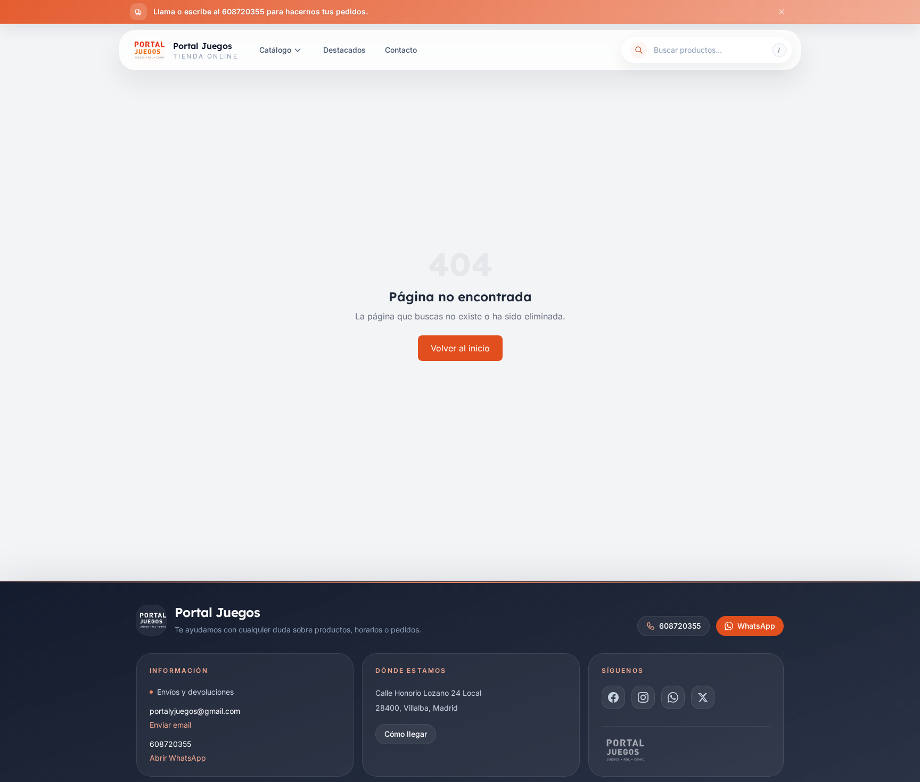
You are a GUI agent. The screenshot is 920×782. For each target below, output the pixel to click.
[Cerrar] (781, 11)
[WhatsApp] (673, 697)
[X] (702, 697)
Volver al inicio (460, 348)
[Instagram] (643, 697)
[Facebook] (613, 697)
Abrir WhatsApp (178, 757)
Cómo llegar (405, 733)
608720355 (680, 625)
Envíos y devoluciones (195, 691)
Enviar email (170, 724)
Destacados (344, 49)
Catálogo (275, 49)
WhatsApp (756, 625)
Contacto (401, 49)
